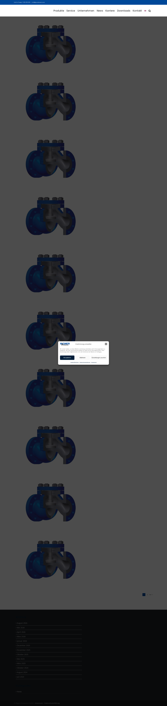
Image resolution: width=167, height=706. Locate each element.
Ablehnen (82, 357)
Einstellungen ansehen (99, 357)
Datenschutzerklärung (85, 362)
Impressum (94, 362)
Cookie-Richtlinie (74, 362)
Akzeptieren (67, 357)
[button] (106, 344)
